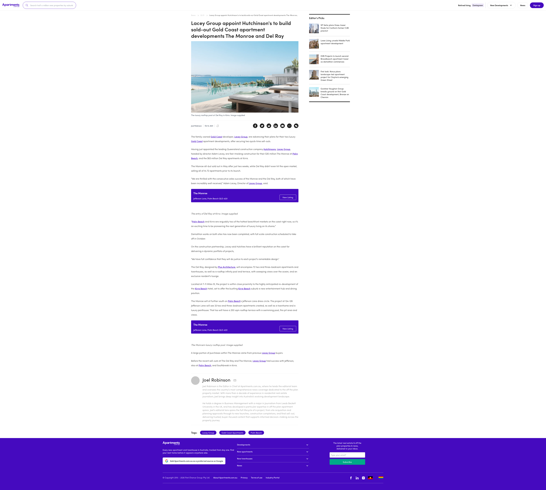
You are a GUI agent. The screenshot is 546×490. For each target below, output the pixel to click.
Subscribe (347, 461)
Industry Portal (272, 477)
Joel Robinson (216, 379)
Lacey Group (241, 136)
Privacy (244, 477)
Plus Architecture (226, 267)
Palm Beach (198, 221)
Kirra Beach (201, 288)
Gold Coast (216, 136)
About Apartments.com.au (225, 477)
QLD (202, 15)
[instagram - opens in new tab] (363, 478)
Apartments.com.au (251, 386)
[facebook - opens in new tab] (351, 478)
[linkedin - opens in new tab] (357, 478)
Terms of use (256, 477)
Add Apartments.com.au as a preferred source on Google (196, 460)
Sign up (536, 5)
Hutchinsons (269, 149)
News (193, 15)
